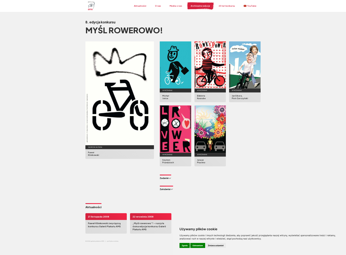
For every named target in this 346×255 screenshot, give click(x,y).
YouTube (251, 6)
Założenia (165, 189)
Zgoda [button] (185, 245)
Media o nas (176, 6)
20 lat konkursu (227, 6)
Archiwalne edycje (200, 6)
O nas (158, 6)
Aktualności (140, 6)
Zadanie (164, 178)
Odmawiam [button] (197, 245)
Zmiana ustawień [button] (216, 245)
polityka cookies (113, 241)
